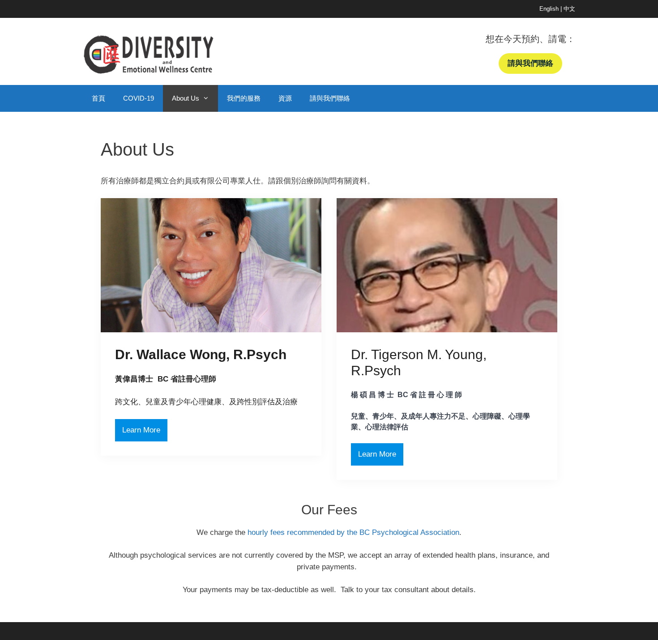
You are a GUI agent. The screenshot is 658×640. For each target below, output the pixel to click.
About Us (185, 98)
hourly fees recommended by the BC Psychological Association (353, 532)
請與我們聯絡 (330, 98)
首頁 (98, 98)
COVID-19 (138, 98)
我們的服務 (244, 98)
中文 (569, 8)
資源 (285, 98)
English (549, 8)
